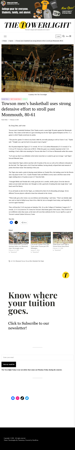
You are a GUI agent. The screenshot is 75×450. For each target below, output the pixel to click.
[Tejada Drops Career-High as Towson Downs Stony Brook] (63, 237)
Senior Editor (4, 119)
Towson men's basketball (32, 261)
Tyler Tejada (41, 261)
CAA (13, 261)
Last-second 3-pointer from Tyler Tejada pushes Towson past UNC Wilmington (40, 246)
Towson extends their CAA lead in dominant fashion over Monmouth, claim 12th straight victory (18, 246)
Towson (23, 261)
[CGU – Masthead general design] (37, 1)
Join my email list (8, 364)
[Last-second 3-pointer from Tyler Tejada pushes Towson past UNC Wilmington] (41, 237)
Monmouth (18, 261)
